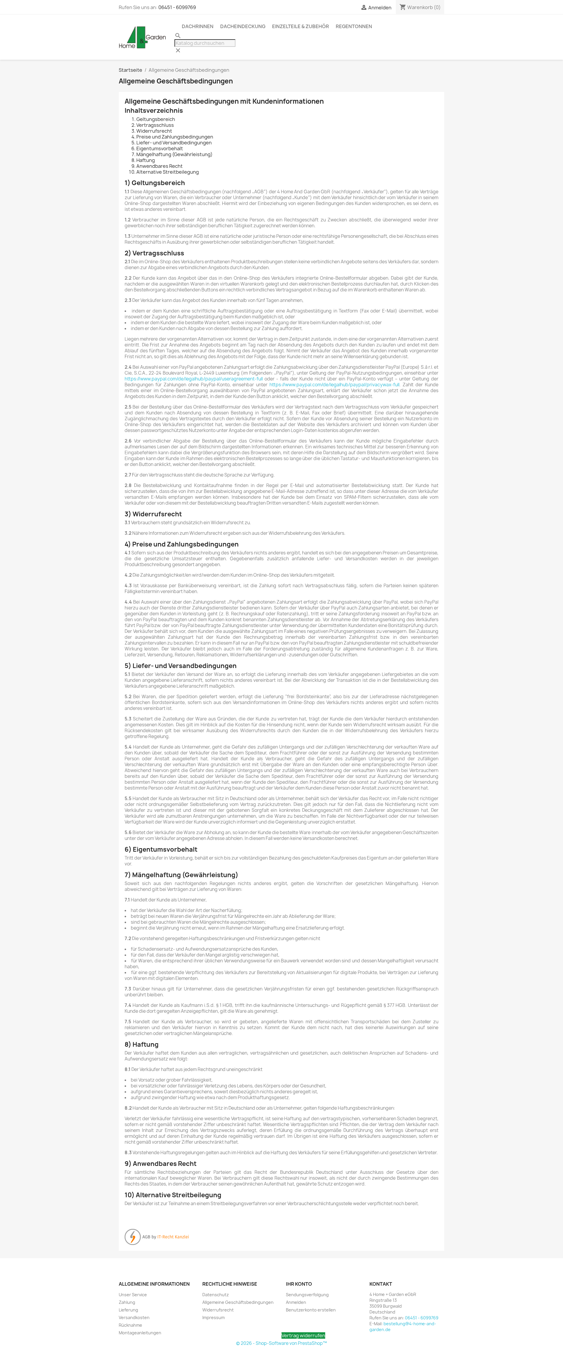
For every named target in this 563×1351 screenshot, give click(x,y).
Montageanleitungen (140, 1332)
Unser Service (133, 1294)
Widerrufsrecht (218, 1310)
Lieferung (128, 1310)
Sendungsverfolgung (307, 1294)
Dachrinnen (197, 26)
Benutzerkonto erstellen (311, 1310)
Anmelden (296, 1302)
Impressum (213, 1317)
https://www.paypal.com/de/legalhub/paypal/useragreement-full (194, 379)
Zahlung (127, 1302)
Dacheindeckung (242, 26)
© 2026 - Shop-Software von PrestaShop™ (281, 1343)
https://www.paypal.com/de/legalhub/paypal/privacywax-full (334, 385)
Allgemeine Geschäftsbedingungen (238, 1302)
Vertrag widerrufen (303, 1335)
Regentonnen (354, 26)
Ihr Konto (299, 1284)
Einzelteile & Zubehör (300, 26)
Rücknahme (130, 1325)
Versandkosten (134, 1317)
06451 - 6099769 (177, 7)
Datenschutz (215, 1294)
